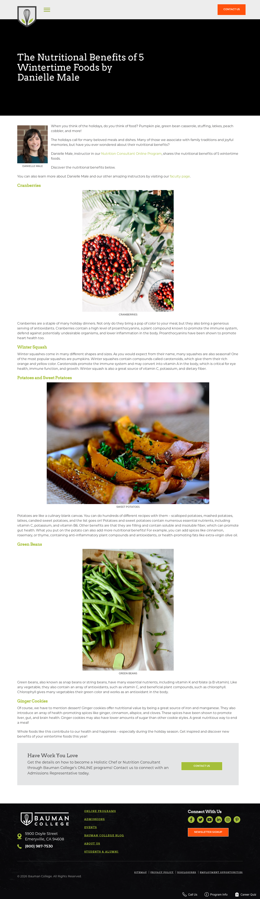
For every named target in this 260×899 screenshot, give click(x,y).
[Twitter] (200, 819)
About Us (92, 843)
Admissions (94, 819)
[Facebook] (191, 819)
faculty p (177, 176)
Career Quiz (248, 894)
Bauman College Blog (104, 835)
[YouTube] (209, 819)
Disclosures (186, 872)
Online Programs (100, 811)
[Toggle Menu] (47, 10)
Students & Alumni (101, 851)
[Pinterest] (237, 819)
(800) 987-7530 (39, 846)
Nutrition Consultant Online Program (131, 154)
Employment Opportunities (221, 872)
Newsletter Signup (208, 832)
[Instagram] (227, 819)
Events (90, 827)
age (187, 176)
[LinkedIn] (218, 819)
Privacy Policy (162, 872)
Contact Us (231, 9)
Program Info (219, 894)
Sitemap (140, 872)
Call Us (192, 894)
